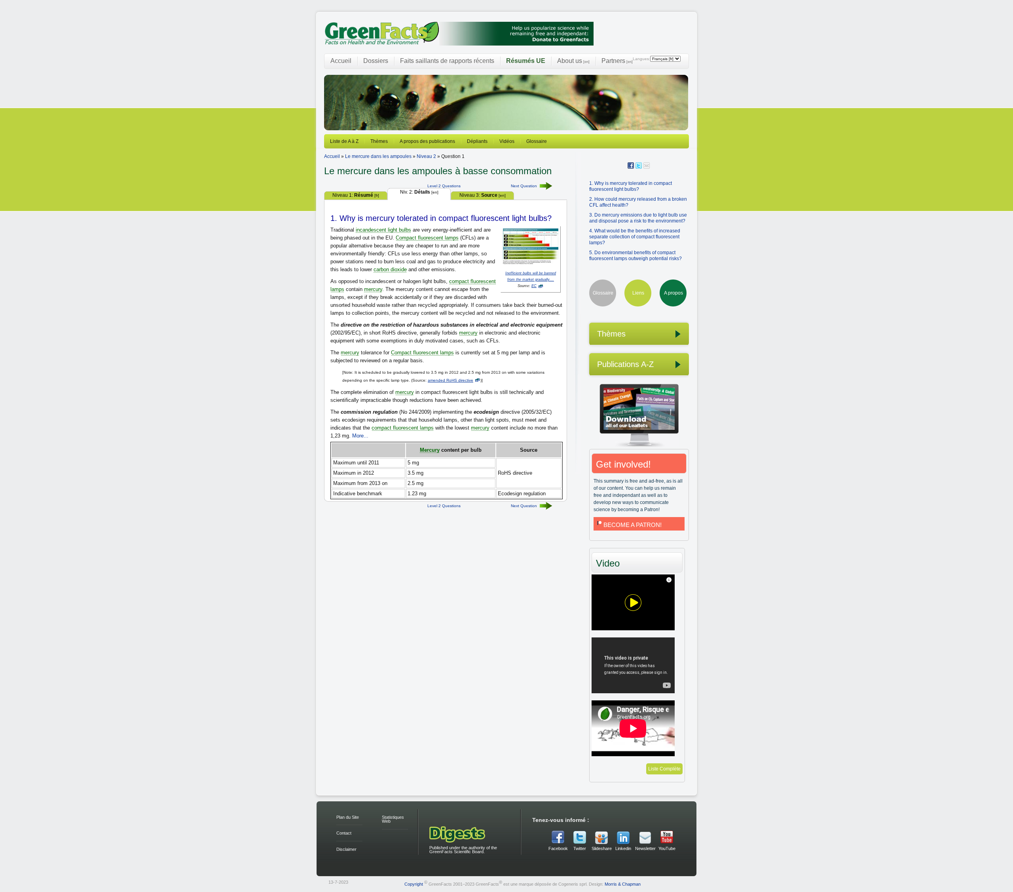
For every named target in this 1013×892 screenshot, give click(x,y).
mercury (373, 289)
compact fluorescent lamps (403, 428)
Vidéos (506, 141)
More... (360, 436)
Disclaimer (346, 849)
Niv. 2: (419, 192)
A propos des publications (427, 141)
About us (573, 60)
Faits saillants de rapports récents (447, 60)
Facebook (558, 848)
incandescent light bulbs (383, 230)
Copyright (413, 883)
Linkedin (623, 848)
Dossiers (375, 60)
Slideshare (601, 848)
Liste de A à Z (344, 141)
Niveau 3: (482, 195)
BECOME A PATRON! (632, 524)
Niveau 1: (355, 195)
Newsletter (645, 848)
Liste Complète (664, 769)
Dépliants (477, 141)
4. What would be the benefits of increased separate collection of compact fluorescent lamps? (634, 236)
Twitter (579, 848)
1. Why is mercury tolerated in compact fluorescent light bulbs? (630, 186)
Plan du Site (347, 817)
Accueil (340, 60)
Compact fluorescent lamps (427, 238)
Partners (617, 60)
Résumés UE (525, 60)
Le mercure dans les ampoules (378, 156)
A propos (673, 293)
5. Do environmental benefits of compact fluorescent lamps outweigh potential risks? (635, 255)
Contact (343, 833)
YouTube (666, 848)
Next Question (524, 186)
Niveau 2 (426, 156)
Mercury (430, 450)
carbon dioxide (390, 269)
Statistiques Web (393, 819)
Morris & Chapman (623, 883)
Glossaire (536, 141)
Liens (638, 293)
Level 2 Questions (444, 186)
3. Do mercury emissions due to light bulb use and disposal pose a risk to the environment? (638, 218)
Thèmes (379, 141)
